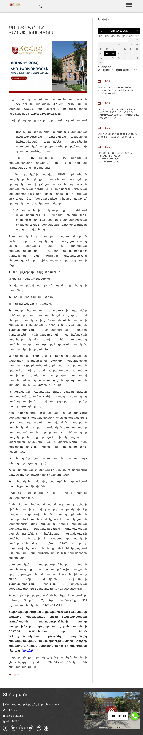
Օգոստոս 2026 (119, 30)
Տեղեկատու (16, 694)
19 (113, 53)
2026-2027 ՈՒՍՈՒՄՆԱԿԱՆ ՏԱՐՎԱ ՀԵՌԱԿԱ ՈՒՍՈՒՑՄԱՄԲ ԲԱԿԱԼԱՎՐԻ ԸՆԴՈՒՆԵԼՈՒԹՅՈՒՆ (117, 90)
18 (107, 53)
